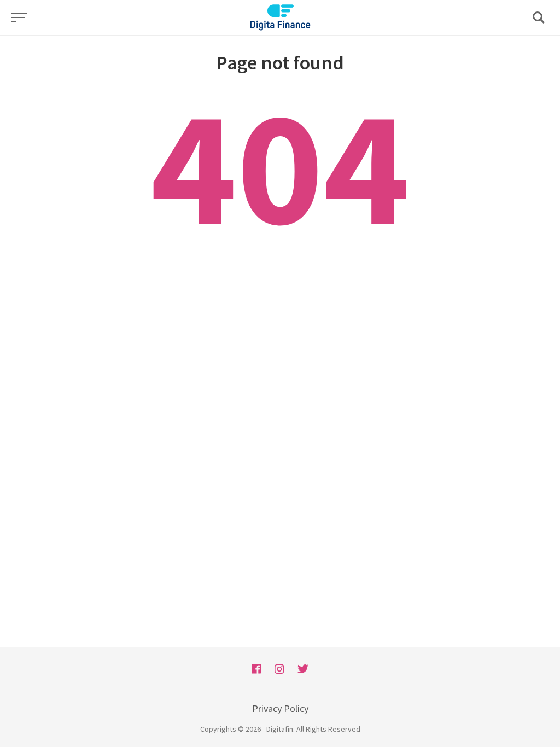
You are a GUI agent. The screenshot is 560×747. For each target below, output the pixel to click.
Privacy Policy (280, 708)
